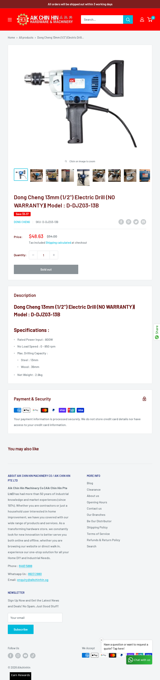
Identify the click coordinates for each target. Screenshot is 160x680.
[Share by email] (143, 222)
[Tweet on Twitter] (136, 222)
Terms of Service (98, 533)
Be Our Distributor (99, 521)
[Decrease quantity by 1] (33, 255)
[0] (150, 19)
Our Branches (96, 514)
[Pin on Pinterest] (128, 222)
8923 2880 (35, 574)
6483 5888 (25, 566)
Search (91, 546)
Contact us (94, 508)
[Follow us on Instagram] (18, 655)
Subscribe (21, 629)
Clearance (94, 489)
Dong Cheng (22, 222)
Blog (90, 483)
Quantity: (20, 255)
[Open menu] (10, 19)
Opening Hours (97, 502)
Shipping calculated (58, 242)
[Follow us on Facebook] (10, 655)
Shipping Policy (97, 527)
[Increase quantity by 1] (54, 255)
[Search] (128, 19)
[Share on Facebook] (121, 222)
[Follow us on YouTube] (25, 655)
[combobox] (102, 19)
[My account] (142, 19)
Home (11, 37)
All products (26, 37)
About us (93, 495)
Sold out (46, 269)
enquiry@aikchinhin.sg (32, 579)
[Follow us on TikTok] (33, 655)
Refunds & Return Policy (103, 540)
